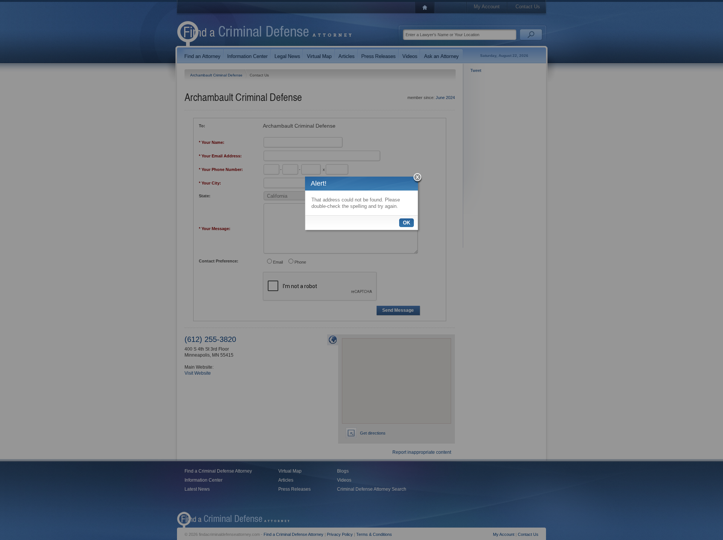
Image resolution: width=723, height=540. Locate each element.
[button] (418, 178)
